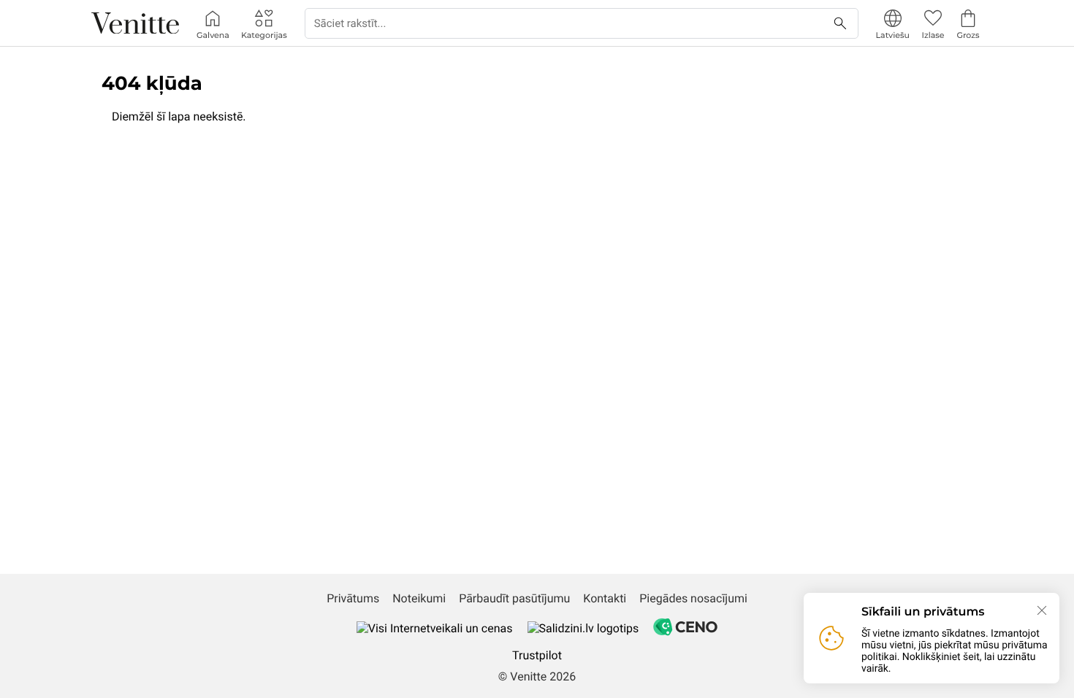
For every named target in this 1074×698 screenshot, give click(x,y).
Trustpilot (537, 655)
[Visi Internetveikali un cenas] (435, 628)
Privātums (353, 598)
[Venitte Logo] (135, 23)
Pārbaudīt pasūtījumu (514, 598)
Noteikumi (419, 598)
